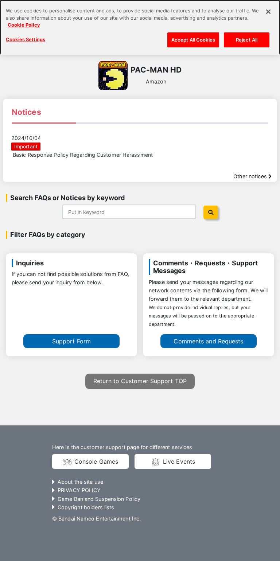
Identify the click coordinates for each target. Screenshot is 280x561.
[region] (140, 27)
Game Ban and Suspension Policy (99, 499)
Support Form (71, 341)
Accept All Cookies (193, 40)
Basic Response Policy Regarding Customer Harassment (83, 155)
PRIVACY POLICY (79, 490)
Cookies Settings (25, 39)
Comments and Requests (208, 341)
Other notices (250, 176)
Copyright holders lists (86, 507)
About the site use (80, 482)
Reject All (246, 40)
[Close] (268, 12)
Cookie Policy (24, 25)
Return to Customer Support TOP (140, 381)
